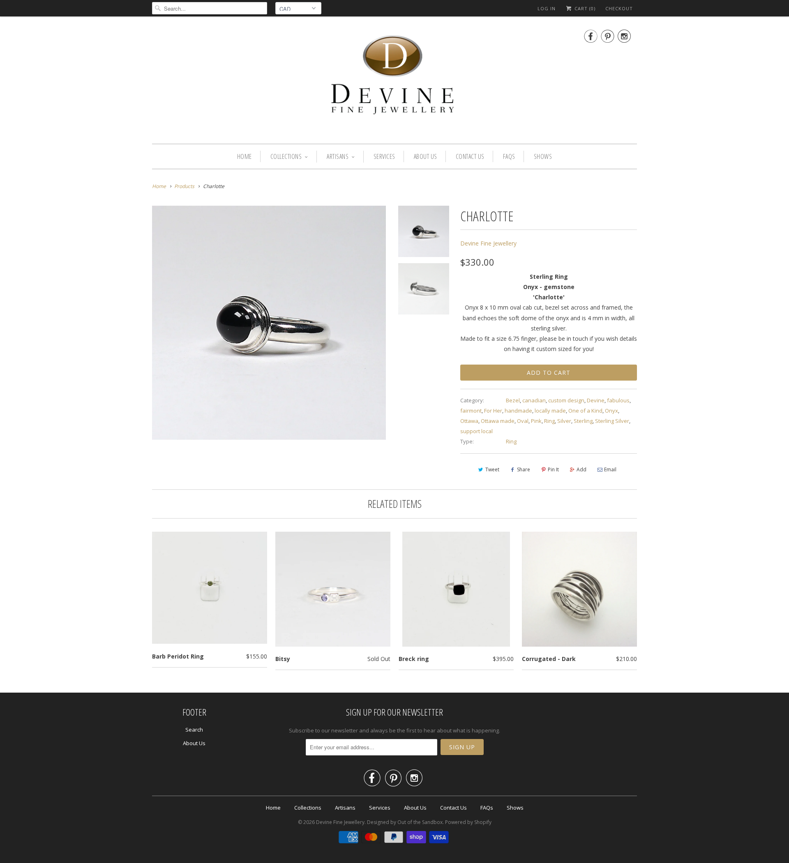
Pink (536, 421)
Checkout (619, 8)
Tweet (492, 469)
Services (384, 156)
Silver (564, 421)
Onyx (611, 410)
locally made (550, 410)
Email (610, 469)
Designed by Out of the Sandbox (405, 822)
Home (244, 156)
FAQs (509, 156)
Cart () (584, 8)
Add (581, 469)
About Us (425, 156)
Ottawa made (497, 421)
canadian (534, 400)
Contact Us (470, 156)
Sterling (583, 421)
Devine (595, 400)
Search (194, 729)
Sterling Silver (612, 421)
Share (523, 469)
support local (476, 431)
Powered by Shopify (468, 822)
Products (184, 186)
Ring (549, 421)
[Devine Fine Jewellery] (394, 82)
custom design (566, 400)
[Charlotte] (269, 322)
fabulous (618, 400)
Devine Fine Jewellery (488, 243)
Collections (286, 156)
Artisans (337, 156)
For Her (493, 410)
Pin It (553, 469)
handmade (518, 410)
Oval (522, 421)
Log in (547, 8)
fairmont (471, 410)
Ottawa (469, 421)
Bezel (513, 400)
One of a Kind (585, 410)
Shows (543, 156)
